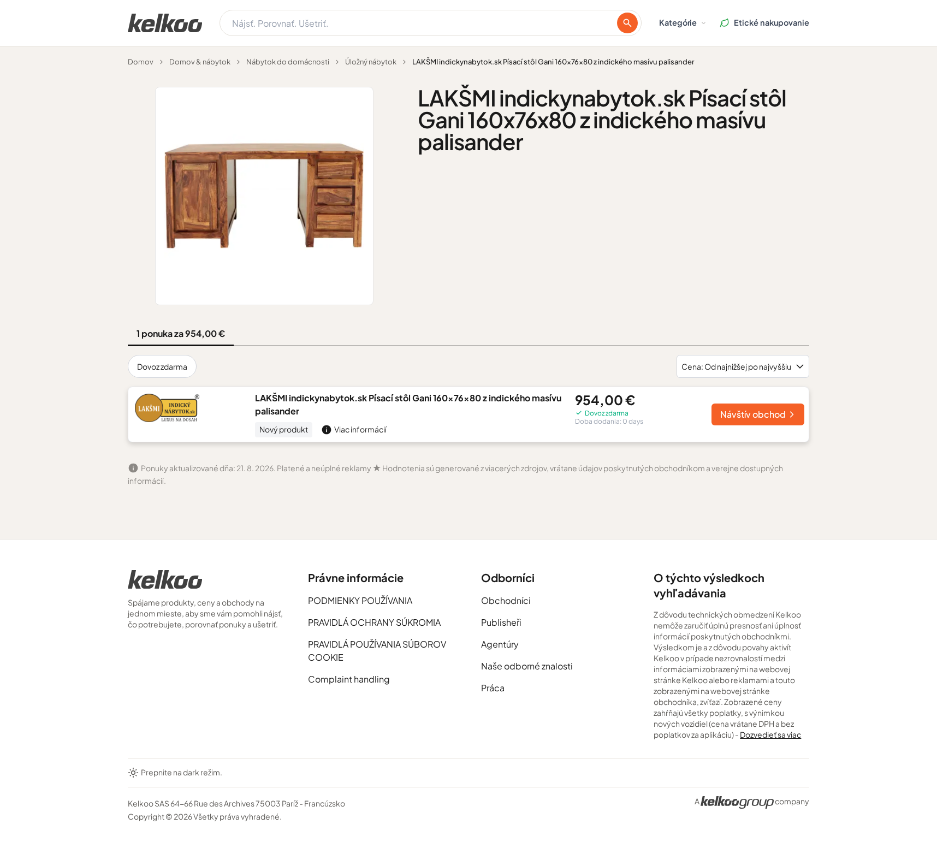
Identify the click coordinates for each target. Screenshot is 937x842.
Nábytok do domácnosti (287, 61)
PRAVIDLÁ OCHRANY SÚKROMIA (374, 622)
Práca (493, 687)
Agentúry (500, 644)
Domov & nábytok (199, 61)
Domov (140, 61)
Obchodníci (506, 600)
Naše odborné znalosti (527, 666)
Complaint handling (349, 679)
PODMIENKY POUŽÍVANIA (360, 600)
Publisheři (501, 622)
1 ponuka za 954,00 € (181, 333)
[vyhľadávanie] (627, 23)
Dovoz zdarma (162, 366)
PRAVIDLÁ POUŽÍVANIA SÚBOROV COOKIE (377, 650)
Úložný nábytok (370, 61)
